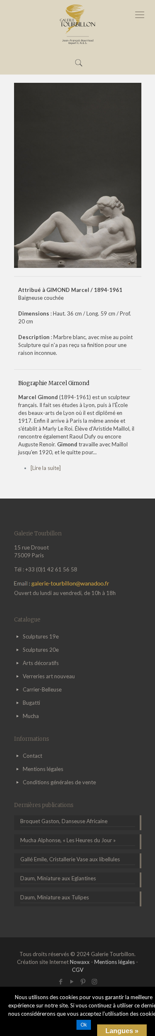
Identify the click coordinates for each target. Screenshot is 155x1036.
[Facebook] (61, 981)
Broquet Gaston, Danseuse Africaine (63, 821)
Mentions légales (43, 769)
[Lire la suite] (46, 468)
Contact (32, 755)
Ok (84, 1025)
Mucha (31, 716)
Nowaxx (80, 962)
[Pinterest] (83, 981)
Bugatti (31, 702)
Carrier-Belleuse (42, 689)
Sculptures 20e (41, 649)
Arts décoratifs (41, 663)
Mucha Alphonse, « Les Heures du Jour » (68, 840)
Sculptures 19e (41, 636)
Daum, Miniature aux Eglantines (58, 878)
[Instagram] (94, 981)
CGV (77, 969)
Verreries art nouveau (49, 676)
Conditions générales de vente (59, 782)
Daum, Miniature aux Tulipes (54, 897)
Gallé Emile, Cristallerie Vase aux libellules (70, 859)
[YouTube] (72, 981)
